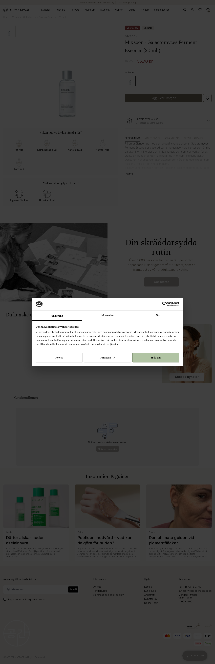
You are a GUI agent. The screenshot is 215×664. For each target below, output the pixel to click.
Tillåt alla (156, 357)
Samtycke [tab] (57, 315)
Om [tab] (158, 315)
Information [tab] (107, 315)
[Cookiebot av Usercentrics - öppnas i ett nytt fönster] (164, 304)
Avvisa (59, 357)
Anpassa (105, 357)
